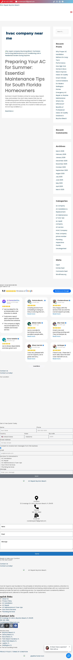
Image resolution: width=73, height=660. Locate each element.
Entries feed (60, 268)
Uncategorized (61, 248)
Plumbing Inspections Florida (60, 242)
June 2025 (59, 180)
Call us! (36, 510)
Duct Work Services (8, 465)
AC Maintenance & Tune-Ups (12, 463)
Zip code (52, 434)
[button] (71, 12)
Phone (38, 427)
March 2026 (60, 151)
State (26, 434)
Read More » (9, 111)
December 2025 (61, 161)
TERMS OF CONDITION (20, 652)
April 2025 (59, 186)
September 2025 (62, 170)
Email (2, 450)
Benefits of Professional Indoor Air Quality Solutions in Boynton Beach (62, 112)
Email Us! (36, 519)
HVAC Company (61, 230)
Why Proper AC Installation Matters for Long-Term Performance (62, 57)
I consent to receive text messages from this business (19, 446)
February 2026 (61, 154)
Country (3, 434)
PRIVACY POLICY (5, 652)
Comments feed (61, 271)
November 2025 (61, 164)
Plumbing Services (8, 467)
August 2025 (60, 173)
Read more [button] (31, 314)
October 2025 (61, 167)
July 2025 (59, 177)
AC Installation (7, 458)
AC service (59, 227)
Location (37, 501)
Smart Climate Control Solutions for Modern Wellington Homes (62, 83)
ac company (60, 206)
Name (2, 427)
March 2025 (60, 190)
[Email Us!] (36, 515)
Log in (58, 265)
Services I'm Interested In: (9, 456)
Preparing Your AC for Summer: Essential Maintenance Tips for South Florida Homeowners (25, 76)
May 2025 (59, 183)
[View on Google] (29, 301)
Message (3, 469)
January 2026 (60, 157)
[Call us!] (36, 507)
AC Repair (5, 461)
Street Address (5, 440)
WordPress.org (61, 274)
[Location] (36, 498)
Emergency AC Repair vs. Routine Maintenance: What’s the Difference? (62, 98)
